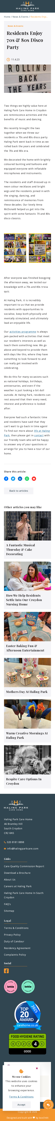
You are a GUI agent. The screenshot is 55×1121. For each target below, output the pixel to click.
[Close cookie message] (36, 1068)
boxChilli (43, 1117)
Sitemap (9, 910)
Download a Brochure (17, 872)
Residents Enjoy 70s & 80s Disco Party (40, 16)
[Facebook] (6, 972)
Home (7, 16)
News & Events (20, 16)
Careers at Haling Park (18, 886)
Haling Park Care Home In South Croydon (23, 895)
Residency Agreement (17, 948)
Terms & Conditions (16, 928)
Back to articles (18, 490)
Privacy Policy (12, 934)
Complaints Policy (15, 954)
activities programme (22, 331)
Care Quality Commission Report (24, 866)
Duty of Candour (14, 941)
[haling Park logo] (27, 6)
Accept (21, 1104)
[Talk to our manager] (48, 1105)
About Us (9, 879)
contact (39, 435)
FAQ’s (7, 904)
